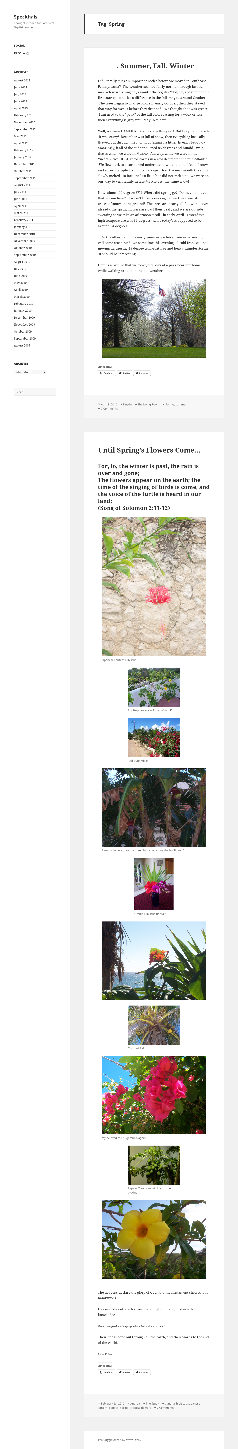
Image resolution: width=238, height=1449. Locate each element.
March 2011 (22, 213)
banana (170, 1403)
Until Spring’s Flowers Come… (149, 449)
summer (181, 404)
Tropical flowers (140, 1408)
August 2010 (22, 262)
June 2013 (20, 101)
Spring (169, 404)
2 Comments (165, 1408)
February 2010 (23, 304)
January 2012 (23, 157)
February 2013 (23, 115)
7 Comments (109, 409)
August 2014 (22, 80)
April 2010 (21, 290)
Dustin (127, 404)
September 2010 (25, 255)
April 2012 (21, 143)
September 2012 (25, 129)
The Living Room (148, 404)
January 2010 (23, 311)
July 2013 (20, 94)
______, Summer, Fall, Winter (146, 65)
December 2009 (24, 317)
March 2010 (22, 297)
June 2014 (20, 87)
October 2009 (23, 331)
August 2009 (22, 345)
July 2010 (20, 269)
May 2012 (20, 136)
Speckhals (25, 16)
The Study (152, 1403)
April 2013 (21, 108)
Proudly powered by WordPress (119, 1440)
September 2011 (25, 178)
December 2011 (24, 164)
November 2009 (24, 324)
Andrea (135, 1403)
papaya (113, 1408)
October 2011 (23, 171)
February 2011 (23, 220)
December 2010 (24, 234)
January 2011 (23, 227)
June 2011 (20, 199)
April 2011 (21, 206)
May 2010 (20, 283)
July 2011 (20, 192)
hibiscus (181, 1403)
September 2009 (25, 338)
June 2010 (20, 276)
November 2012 (24, 122)
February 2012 (23, 150)
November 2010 (24, 241)
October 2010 (23, 248)
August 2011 (22, 185)
